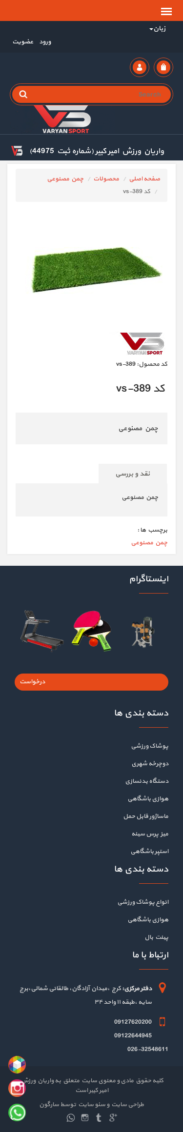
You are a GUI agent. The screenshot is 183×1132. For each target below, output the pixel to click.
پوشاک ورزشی (149, 746)
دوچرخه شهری (149, 764)
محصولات (106, 179)
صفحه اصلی (144, 179)
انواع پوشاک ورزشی (142, 902)
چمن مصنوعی (65, 179)
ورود (44, 42)
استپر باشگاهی (149, 851)
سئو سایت (91, 1105)
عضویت (22, 42)
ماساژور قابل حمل (145, 816)
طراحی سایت (126, 1105)
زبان (159, 28)
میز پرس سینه (149, 834)
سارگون (49, 1105)
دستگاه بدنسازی (146, 781)
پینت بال (156, 937)
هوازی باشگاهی (147, 799)
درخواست (32, 682)
